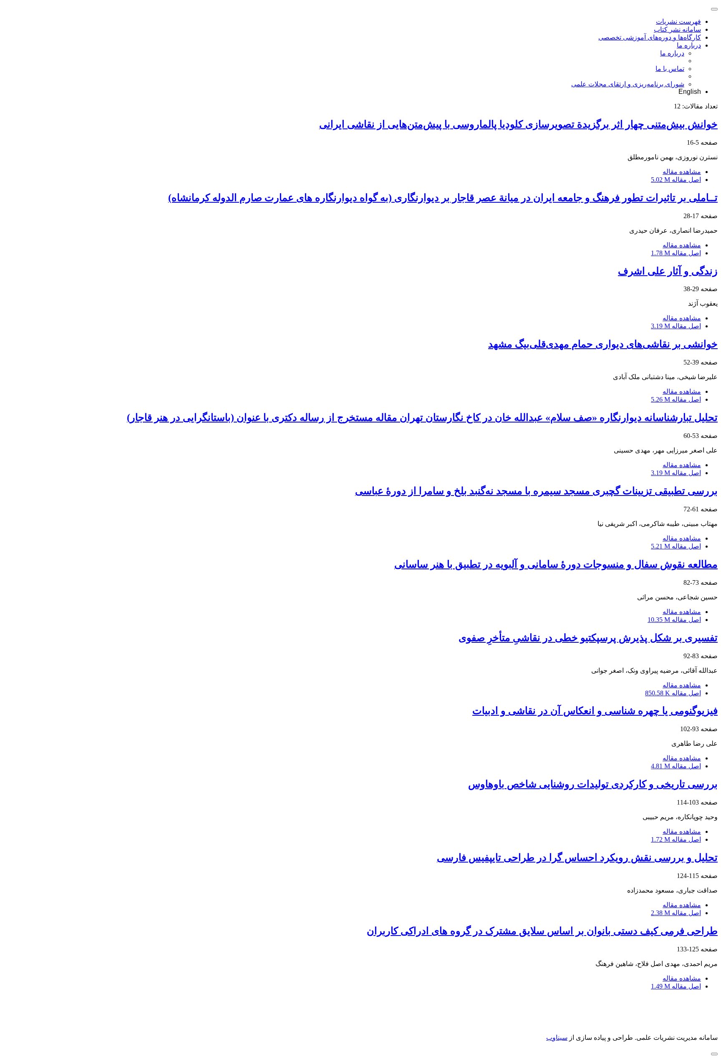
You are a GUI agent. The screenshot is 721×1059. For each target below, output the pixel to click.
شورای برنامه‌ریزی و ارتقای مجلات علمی (627, 84)
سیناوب (556, 1037)
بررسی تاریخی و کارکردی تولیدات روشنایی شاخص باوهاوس (593, 784)
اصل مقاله (676, 179)
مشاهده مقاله (682, 171)
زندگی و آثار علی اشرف (668, 271)
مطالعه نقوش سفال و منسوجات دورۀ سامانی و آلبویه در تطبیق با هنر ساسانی (556, 564)
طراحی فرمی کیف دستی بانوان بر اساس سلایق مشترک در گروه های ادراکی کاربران (542, 931)
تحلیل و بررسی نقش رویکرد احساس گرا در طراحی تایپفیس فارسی (577, 857)
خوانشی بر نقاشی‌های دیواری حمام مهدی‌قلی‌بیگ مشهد (603, 344)
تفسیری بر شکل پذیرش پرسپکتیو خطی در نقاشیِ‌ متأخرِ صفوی (588, 637)
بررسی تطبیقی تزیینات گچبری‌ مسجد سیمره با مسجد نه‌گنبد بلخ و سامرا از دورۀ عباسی (536, 490)
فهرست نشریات (678, 21)
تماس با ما (669, 68)
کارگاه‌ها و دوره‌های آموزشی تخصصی (649, 37)
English (689, 91)
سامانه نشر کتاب (677, 29)
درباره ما (689, 45)
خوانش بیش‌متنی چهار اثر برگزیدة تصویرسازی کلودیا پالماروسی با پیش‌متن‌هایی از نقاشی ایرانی (518, 124)
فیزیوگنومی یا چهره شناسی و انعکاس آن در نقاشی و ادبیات (595, 710)
